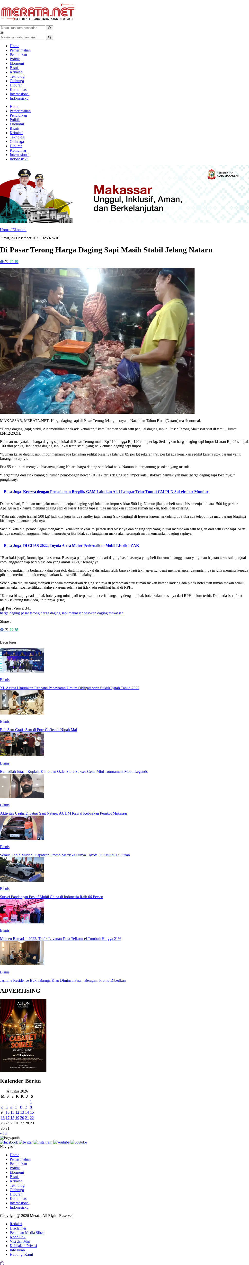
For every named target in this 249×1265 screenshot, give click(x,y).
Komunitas (18, 89)
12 (17, 1112)
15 (32, 1112)
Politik (15, 59)
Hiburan (16, 85)
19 (17, 1118)
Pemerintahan (20, 50)
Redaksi (16, 1224)
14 (27, 1112)
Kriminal (16, 72)
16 (3, 1118)
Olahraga (17, 81)
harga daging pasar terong (20, 613)
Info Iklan (17, 1250)
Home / (6, 230)
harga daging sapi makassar (62, 613)
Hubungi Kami (21, 1254)
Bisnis (14, 68)
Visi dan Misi (20, 1241)
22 (32, 1118)
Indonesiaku (19, 98)
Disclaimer (18, 1228)
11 (12, 1112)
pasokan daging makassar (103, 613)
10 (7, 1112)
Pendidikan (18, 54)
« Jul (3, 1133)
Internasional (19, 94)
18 (12, 1118)
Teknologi (17, 76)
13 (22, 1112)
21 (27, 1118)
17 (7, 1118)
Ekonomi (17, 63)
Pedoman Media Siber (27, 1233)
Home (14, 46)
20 (22, 1118)
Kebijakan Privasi (23, 1246)
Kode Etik (18, 1237)
